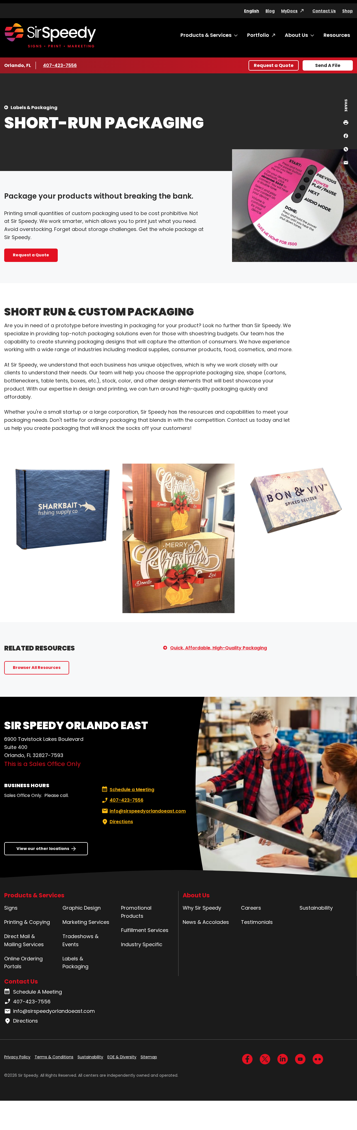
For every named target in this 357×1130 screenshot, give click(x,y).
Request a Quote (273, 65)
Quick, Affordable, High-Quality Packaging (218, 648)
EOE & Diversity (121, 1057)
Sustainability (316, 907)
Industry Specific (141, 944)
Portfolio (258, 35)
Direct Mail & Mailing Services (24, 940)
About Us (296, 35)
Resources (337, 35)
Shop (347, 11)
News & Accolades (206, 922)
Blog (270, 11)
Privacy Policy (17, 1057)
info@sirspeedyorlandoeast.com (148, 811)
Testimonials (257, 922)
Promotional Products (136, 911)
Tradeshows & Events (80, 940)
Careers (251, 907)
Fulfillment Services (144, 930)
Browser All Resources (37, 667)
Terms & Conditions (54, 1057)
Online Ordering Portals (23, 962)
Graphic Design (81, 907)
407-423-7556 (60, 65)
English (251, 11)
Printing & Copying (27, 922)
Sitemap (149, 1057)
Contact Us (324, 11)
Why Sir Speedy (202, 907)
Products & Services (205, 35)
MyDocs (289, 11)
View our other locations (42, 848)
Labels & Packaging (34, 107)
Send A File (327, 65)
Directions (121, 821)
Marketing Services (85, 922)
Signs (11, 907)
